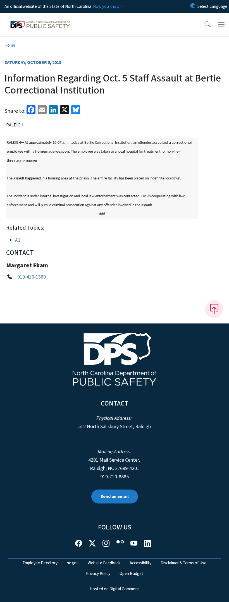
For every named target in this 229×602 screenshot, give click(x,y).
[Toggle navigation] (221, 24)
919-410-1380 (31, 277)
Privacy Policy (98, 573)
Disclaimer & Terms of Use (183, 563)
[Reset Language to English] (192, 6)
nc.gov (72, 563)
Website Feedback (104, 563)
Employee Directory (40, 563)
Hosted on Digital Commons (115, 589)
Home (9, 45)
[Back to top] (214, 309)
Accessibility (140, 563)
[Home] (40, 19)
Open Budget (131, 573)
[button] (204, 24)
